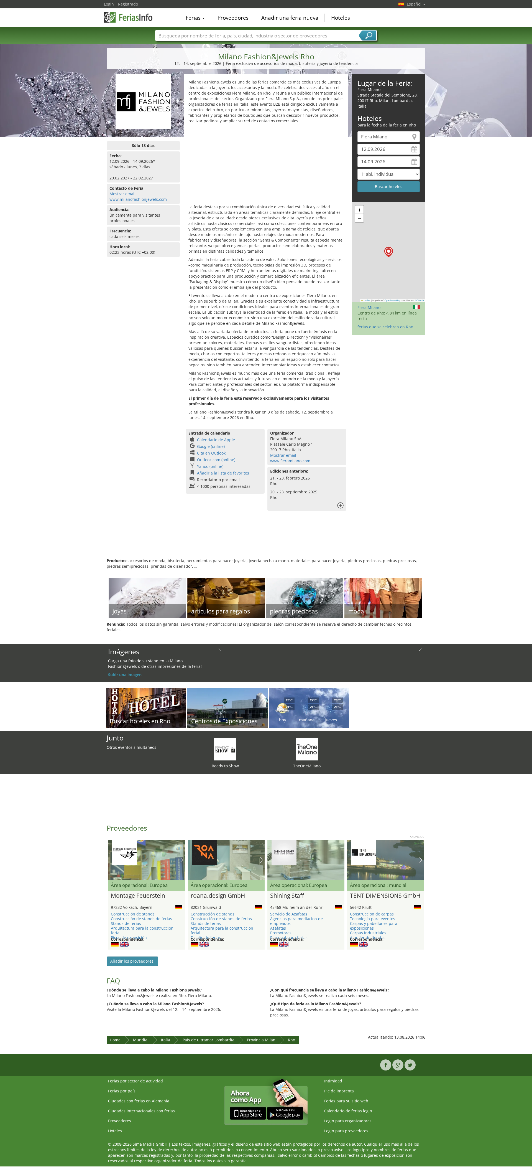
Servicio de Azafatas (288, 914)
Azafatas (278, 928)
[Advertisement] (266, 165)
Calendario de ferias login (348, 1110)
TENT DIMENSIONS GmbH (385, 895)
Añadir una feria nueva (289, 17)
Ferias (194, 17)
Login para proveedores (346, 1130)
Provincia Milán (261, 1039)
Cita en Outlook (211, 453)
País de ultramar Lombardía (208, 1039)
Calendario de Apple (216, 439)
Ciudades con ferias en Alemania (138, 1100)
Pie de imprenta (339, 1091)
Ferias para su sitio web (346, 1100)
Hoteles (340, 17)
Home (115, 1039)
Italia (165, 1039)
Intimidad (333, 1081)
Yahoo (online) (210, 466)
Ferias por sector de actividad (135, 1081)
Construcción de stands (133, 914)
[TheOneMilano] (307, 749)
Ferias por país (121, 1091)
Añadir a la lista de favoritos (223, 473)
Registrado (128, 4)
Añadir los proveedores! (132, 961)
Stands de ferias (126, 923)
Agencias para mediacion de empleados (296, 921)
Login (109, 4)
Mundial (141, 1039)
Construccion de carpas (372, 914)
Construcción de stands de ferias (141, 918)
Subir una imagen (125, 674)
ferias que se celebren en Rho (385, 326)
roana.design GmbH (218, 895)
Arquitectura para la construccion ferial (142, 930)
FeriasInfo (131, 17)
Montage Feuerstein (138, 895)
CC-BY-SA (419, 300)
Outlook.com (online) (216, 459)
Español (415, 4)
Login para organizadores (348, 1120)
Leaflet (366, 300)
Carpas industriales (368, 932)
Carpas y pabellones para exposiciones (373, 926)
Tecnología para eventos (372, 918)
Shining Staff (287, 895)
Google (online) (211, 446)
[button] (388, 252)
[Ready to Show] (225, 749)
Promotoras (280, 932)
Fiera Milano (368, 307)
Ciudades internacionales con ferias (141, 1110)
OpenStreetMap (392, 300)
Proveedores (233, 17)
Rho (291, 1039)
